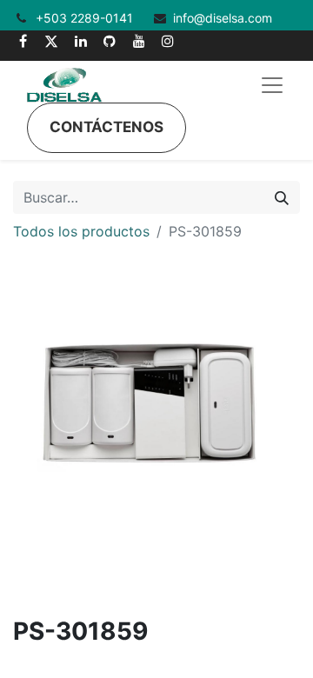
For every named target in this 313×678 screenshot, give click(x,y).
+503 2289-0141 (86, 17)
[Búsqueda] (281, 197)
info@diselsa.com (222, 17)
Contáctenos (106, 127)
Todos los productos (81, 231)
